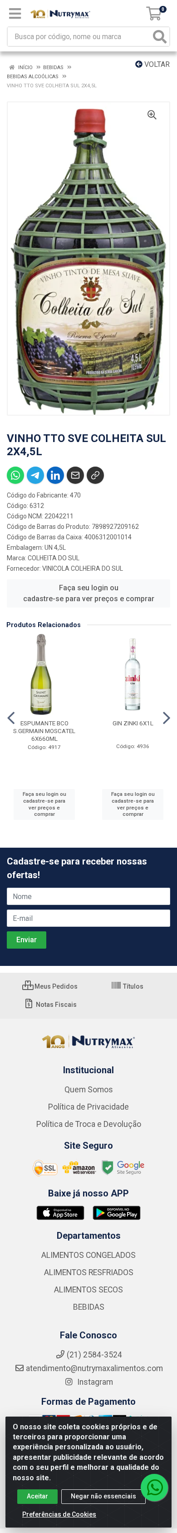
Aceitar (37, 1496)
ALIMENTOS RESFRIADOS (88, 1272)
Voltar (156, 64)
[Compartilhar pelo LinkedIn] (55, 475)
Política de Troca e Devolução (88, 1124)
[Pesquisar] (159, 36)
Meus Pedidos (55, 986)
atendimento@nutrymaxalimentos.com (94, 1368)
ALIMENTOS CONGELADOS (88, 1255)
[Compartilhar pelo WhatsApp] (15, 475)
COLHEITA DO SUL (53, 558)
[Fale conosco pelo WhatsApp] (154, 1487)
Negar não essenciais (103, 1496)
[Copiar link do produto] (95, 475)
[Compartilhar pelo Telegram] (35, 475)
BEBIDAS (88, 1307)
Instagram (94, 1382)
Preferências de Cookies (59, 1514)
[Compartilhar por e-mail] (75, 475)
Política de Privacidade (88, 1106)
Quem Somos (88, 1089)
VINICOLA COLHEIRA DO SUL (82, 568)
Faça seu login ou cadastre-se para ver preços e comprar (88, 593)
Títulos (132, 986)
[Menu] (15, 13)
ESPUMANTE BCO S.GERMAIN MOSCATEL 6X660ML (44, 730)
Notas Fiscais (55, 1004)
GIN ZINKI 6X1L (133, 723)
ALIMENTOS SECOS (88, 1289)
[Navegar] (10, 718)
